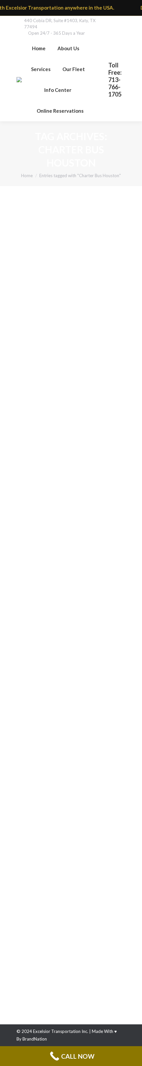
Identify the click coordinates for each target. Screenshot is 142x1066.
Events (31, 519)
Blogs (30, 708)
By (90, 304)
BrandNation (34, 1039)
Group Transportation (46, 304)
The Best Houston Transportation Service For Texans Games (65, 498)
